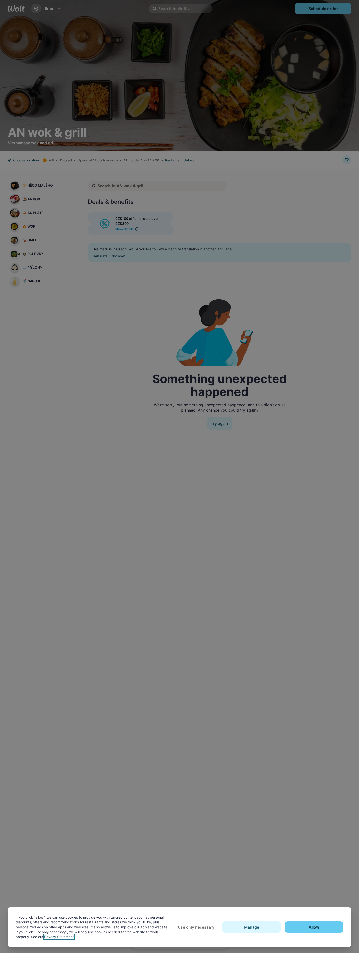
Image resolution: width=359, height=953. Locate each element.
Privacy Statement (59, 937)
